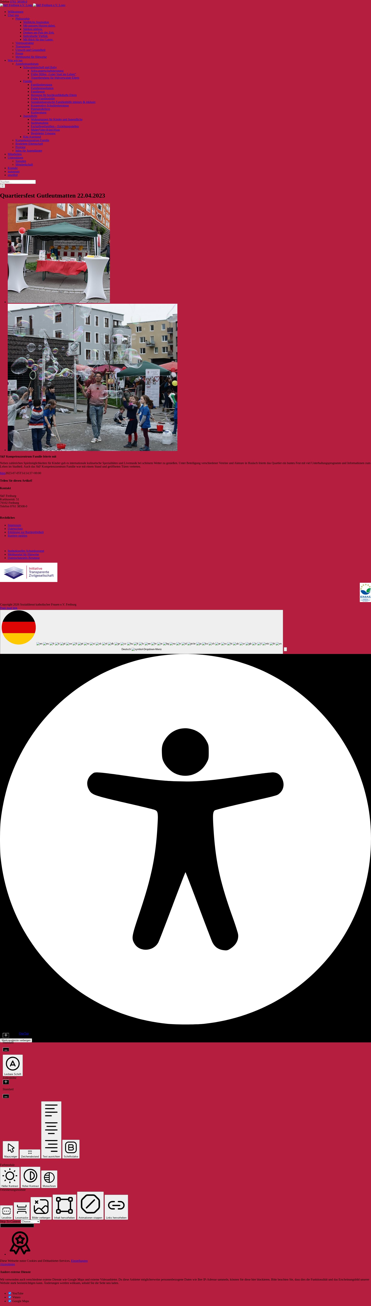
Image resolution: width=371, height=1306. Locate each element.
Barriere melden (17, 535)
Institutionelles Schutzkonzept (26, 550)
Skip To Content (10, 1221)
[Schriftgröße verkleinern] (6, 1049)
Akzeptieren (7, 1264)
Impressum (14, 525)
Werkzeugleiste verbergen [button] (16, 1040)
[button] (285, 649)
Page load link (8, 608)
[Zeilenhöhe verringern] (6, 1096)
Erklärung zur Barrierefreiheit (26, 532)
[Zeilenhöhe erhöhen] (6, 1082)
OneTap (24, 1033)
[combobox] (141, 632)
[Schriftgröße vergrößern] (6, 1035)
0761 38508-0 (18, 1)
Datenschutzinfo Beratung (24, 557)
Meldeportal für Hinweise (23, 554)
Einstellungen (79, 1260)
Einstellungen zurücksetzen (17, 1225)
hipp (2, 473)
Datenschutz (15, 528)
